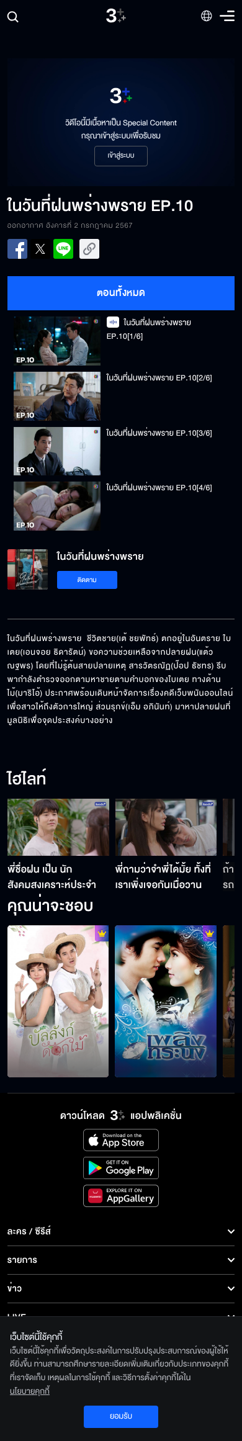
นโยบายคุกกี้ (30, 1391)
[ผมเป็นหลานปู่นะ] (58, 1001)
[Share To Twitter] (40, 249)
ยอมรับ (121, 1416)
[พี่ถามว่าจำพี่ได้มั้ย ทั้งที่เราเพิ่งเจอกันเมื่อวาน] (166, 827)
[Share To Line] (63, 249)
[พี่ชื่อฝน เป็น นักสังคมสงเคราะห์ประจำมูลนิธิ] (58, 827)
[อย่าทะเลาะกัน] (166, 1001)
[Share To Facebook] (17, 249)
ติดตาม (87, 580)
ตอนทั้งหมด (121, 293)
